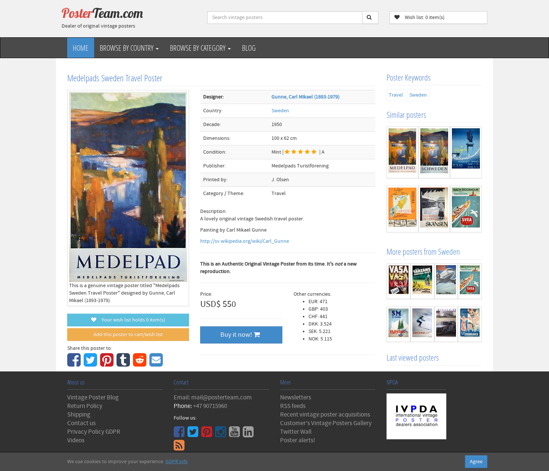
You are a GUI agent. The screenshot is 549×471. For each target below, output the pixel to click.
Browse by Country (127, 48)
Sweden (280, 110)
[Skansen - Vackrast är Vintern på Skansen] (434, 209)
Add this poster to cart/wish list (128, 334)
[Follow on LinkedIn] (249, 434)
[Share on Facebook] (75, 364)
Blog (249, 48)
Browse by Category (198, 48)
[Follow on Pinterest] (207, 434)
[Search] (370, 17)
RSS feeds (292, 406)
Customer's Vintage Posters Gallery (326, 423)
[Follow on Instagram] (221, 434)
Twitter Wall (295, 432)
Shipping (78, 415)
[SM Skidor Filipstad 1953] (398, 324)
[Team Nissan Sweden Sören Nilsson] (446, 324)
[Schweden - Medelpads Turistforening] (434, 152)
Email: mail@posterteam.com (213, 397)
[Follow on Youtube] (235, 434)
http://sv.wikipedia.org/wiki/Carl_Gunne (244, 241)
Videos (75, 440)
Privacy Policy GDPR (93, 432)
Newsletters (295, 397)
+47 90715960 (210, 406)
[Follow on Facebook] (180, 434)
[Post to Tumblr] (124, 364)
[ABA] (446, 281)
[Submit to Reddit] (140, 364)
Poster (102, 13)
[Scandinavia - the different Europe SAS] (422, 324)
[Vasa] (398, 281)
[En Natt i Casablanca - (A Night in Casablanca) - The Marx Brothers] (470, 324)
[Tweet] (91, 364)
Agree (476, 461)
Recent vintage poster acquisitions (325, 415)
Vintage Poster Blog (93, 397)
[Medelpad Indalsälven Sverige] (402, 152)
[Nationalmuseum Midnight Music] (466, 152)
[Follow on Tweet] (193, 434)
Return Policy (84, 406)
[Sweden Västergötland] (402, 209)
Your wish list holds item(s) (131, 320)
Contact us (81, 423)
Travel (396, 95)
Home (81, 48)
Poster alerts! (297, 440)
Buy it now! (237, 334)
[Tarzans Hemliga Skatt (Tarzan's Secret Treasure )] (422, 281)
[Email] (157, 364)
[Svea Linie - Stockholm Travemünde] (466, 209)
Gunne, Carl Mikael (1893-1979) (305, 97)
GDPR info (176, 461)
